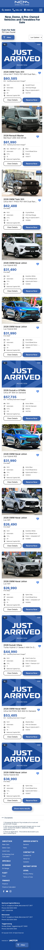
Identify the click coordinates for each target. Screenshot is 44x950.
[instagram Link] (10, 891)
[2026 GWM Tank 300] (22, 55)
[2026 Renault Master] (22, 119)
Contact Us (27, 855)
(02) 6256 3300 (12, 908)
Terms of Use (28, 877)
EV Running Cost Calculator (8, 855)
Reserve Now (31, 100)
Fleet (4, 876)
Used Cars (6, 851)
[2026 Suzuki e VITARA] (22, 374)
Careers (26, 862)
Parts (25, 848)
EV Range (5, 868)
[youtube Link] (7, 891)
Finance (5, 884)
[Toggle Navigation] (40, 10)
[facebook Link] (3, 891)
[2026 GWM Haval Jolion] (22, 246)
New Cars (5, 844)
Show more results (22, 808)
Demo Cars (6, 848)
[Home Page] (22, 3)
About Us (26, 859)
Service (26, 844)
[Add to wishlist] (39, 73)
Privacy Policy (28, 874)
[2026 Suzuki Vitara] (22, 628)
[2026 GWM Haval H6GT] (22, 692)
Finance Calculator (9, 887)
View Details (12, 100)
